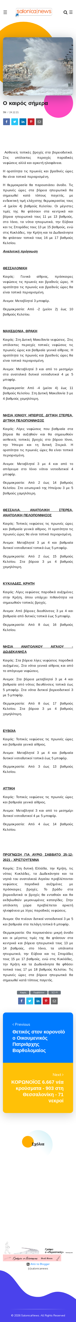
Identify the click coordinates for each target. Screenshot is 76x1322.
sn (4, 112)
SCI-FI (54, 992)
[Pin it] (31, 121)
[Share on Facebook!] (6, 121)
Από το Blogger (40, 1264)
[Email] (39, 121)
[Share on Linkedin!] (22, 121)
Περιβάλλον (38, 992)
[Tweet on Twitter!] (14, 121)
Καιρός (23, 992)
